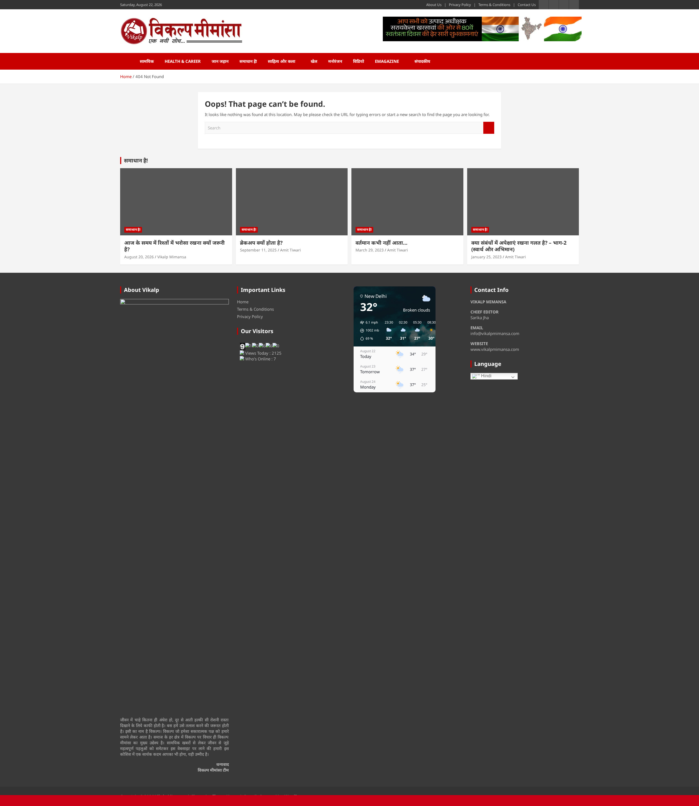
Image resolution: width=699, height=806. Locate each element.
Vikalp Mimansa (171, 256)
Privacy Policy (460, 4)
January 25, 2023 (486, 256)
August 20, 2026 (139, 256)
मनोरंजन (335, 61)
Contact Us (527, 4)
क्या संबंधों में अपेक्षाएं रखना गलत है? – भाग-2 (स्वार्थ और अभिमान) (519, 246)
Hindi (485, 376)
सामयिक (147, 61)
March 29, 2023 (370, 250)
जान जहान (220, 61)
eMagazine (387, 61)
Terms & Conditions (494, 4)
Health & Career (183, 61)
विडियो (358, 61)
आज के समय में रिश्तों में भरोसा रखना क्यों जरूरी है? (174, 246)
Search (488, 128)
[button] (368, 330)
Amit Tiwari (290, 250)
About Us (434, 4)
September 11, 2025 (258, 250)
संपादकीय (422, 61)
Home (242, 301)
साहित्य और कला (281, 61)
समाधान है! (248, 61)
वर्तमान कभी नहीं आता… (381, 242)
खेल (314, 61)
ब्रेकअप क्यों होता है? (261, 242)
